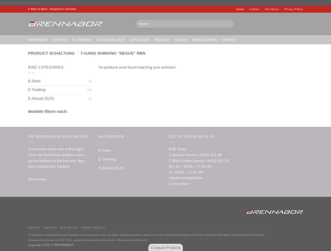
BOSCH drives (205, 40)
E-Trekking (82, 40)
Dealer (240, 9)
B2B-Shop (177, 149)
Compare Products (166, 248)
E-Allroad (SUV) (111, 40)
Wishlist (162, 40)
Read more (37, 179)
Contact (254, 9)
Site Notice (272, 9)
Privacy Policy (293, 9)
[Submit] (229, 24)
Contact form (179, 184)
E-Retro (59, 40)
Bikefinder (38, 40)
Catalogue (140, 40)
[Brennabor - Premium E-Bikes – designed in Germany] (78, 24)
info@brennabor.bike (185, 178)
